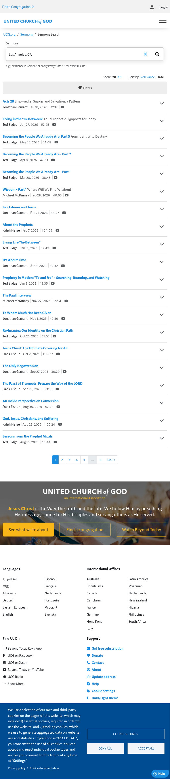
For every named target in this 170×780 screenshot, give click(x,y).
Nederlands (53, 593)
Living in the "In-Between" (49, 119)
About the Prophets (18, 224)
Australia (93, 579)
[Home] (28, 21)
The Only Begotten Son (20, 365)
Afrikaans (9, 593)
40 (120, 77)
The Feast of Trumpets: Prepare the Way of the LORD (42, 383)
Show (107, 77)
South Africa (137, 621)
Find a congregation (85, 529)
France (91, 607)
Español (50, 579)
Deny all (105, 748)
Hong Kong (94, 621)
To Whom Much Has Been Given (27, 312)
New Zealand (137, 600)
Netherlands (137, 593)
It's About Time (14, 260)
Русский (51, 607)
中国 (6, 586)
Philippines (136, 614)
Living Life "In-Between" (21, 242)
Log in (163, 7)
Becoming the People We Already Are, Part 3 (55, 136)
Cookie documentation (44, 768)
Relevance (147, 77)
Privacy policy (16, 768)
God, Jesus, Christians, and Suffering (30, 418)
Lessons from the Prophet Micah (27, 436)
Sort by (134, 77)
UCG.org (9, 34)
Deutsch (8, 600)
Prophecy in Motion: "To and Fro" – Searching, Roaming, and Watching (56, 277)
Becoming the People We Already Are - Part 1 (37, 171)
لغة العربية (10, 579)
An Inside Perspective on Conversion (31, 401)
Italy (90, 628)
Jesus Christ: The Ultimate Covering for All (35, 348)
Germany (93, 614)
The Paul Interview (17, 295)
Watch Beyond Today (141, 529)
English (8, 614)
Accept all (146, 748)
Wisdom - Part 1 (37, 189)
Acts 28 (41, 101)
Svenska (50, 614)
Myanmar (135, 586)
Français (50, 586)
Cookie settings (125, 734)
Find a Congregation (16, 6)
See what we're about (28, 529)
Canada (92, 593)
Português (52, 600)
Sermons (26, 34)
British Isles (95, 586)
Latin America (138, 579)
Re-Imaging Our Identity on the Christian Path (38, 330)
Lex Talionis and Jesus (19, 207)
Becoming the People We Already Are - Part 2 (37, 154)
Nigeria (133, 607)
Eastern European (15, 607)
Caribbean (94, 600)
